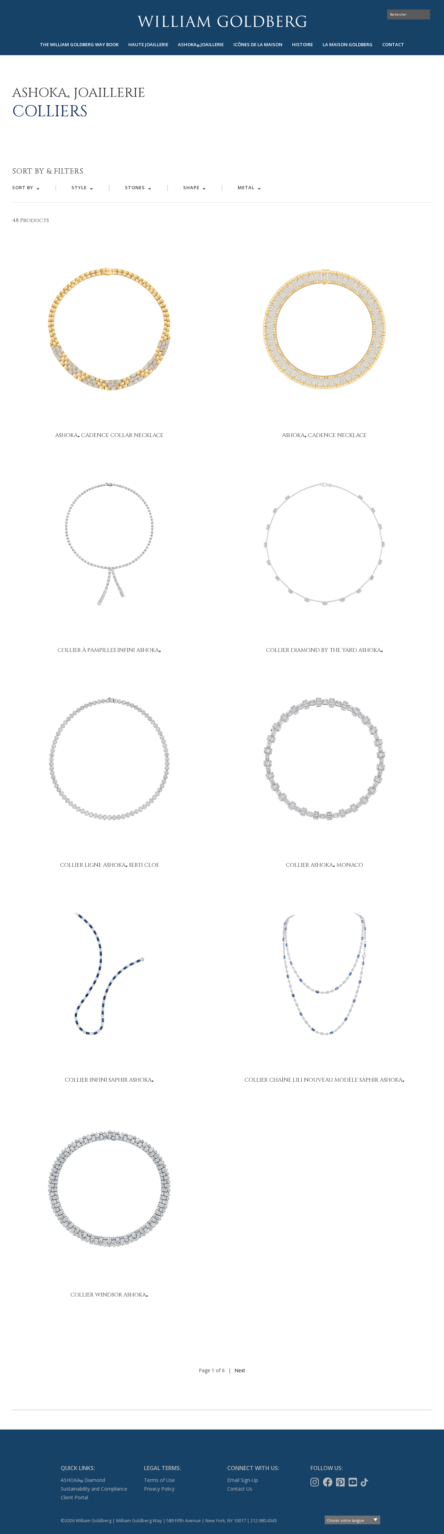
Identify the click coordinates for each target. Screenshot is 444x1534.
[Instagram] (315, 1482)
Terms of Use (159, 1480)
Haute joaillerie (148, 44)
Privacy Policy (159, 1488)
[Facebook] (328, 1482)
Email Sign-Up (242, 1480)
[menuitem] (79, 44)
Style (79, 187)
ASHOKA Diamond (83, 1480)
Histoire (302, 44)
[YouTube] (354, 1482)
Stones (135, 187)
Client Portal (74, 1497)
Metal (246, 187)
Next (239, 1370)
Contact (393, 44)
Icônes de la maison (257, 44)
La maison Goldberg (348, 44)
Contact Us (239, 1488)
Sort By (22, 187)
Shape (191, 187)
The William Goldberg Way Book (79, 44)
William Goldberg (222, 21)
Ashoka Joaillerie (201, 44)
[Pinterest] (341, 1482)
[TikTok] (365, 1482)
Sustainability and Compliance (94, 1488)
